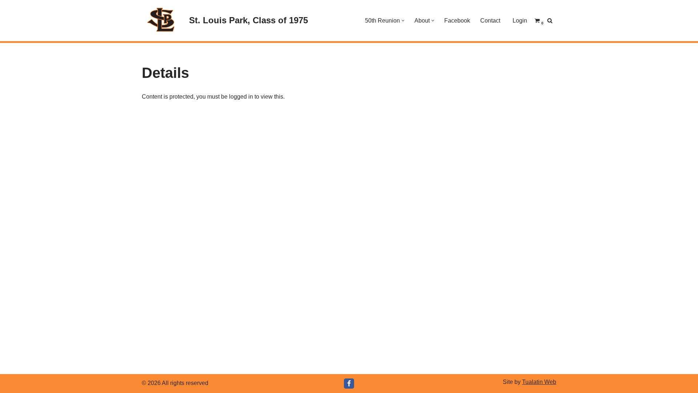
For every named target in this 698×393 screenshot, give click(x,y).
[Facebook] (349, 383)
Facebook (457, 20)
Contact (490, 20)
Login (520, 20)
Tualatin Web (539, 382)
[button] (403, 20)
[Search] (550, 20)
